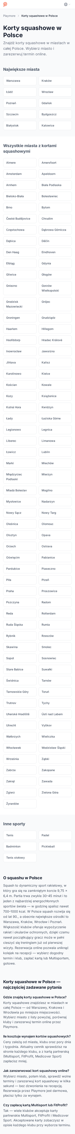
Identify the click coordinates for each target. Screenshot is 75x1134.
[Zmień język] (67, 4)
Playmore (9, 15)
